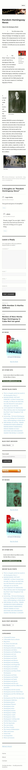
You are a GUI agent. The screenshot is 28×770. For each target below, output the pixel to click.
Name (4, 271)
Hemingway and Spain (10, 679)
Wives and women (9, 737)
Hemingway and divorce (11, 660)
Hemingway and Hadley (11, 668)
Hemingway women (9, 710)
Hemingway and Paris (10, 675)
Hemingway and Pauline (11, 677)
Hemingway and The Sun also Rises (14, 698)
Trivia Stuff (7, 733)
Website (4, 286)
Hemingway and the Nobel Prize (13, 691)
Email (4, 278)
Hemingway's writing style (12, 719)
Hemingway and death (10, 658)
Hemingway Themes (10, 704)
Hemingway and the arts (11, 683)
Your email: (5, 454)
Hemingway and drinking (11, 662)
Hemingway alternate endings (13, 648)
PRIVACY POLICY (7, 746)
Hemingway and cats (10, 654)
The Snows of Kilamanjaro (11, 729)
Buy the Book (14, 361)
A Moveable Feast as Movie (12, 639)
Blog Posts (7, 641)
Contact (4, 760)
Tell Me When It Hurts (10, 721)
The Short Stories (9, 727)
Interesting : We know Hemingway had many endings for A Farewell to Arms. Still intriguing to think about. (14, 418)
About (4, 757)
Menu (23, 5)
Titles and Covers (9, 731)
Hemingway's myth (9, 714)
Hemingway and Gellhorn (11, 666)
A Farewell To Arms (9, 637)
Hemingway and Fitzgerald (12, 664)
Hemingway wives (9, 708)
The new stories (8, 725)
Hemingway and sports (10, 681)
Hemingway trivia (9, 706)
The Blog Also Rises (6, 765)
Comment (5, 249)
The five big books (9, 723)
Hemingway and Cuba (10, 656)
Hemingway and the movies (12, 178)
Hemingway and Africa (10, 650)
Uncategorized (8, 180)
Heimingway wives (9, 645)
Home (4, 753)
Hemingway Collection (10, 700)
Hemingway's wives (9, 717)
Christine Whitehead (9, 177)
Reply (4, 207)
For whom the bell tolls (10, 643)
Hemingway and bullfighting (12, 652)
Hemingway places (9, 702)
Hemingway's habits (10, 712)
